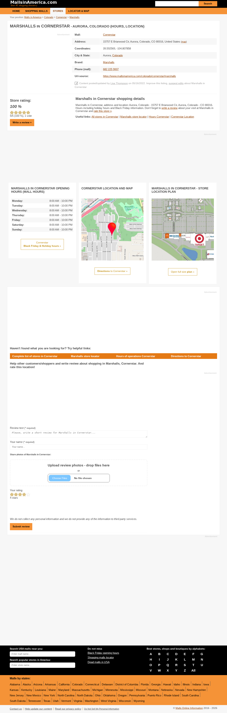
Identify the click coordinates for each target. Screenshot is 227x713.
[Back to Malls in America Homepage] (62, 4)
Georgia (155, 684)
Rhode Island (171, 695)
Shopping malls (36, 11)
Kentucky (26, 689)
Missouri (141, 689)
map (184, 42)
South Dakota (18, 700)
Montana (153, 689)
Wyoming (139, 700)
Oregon (122, 695)
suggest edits (176, 83)
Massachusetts (81, 689)
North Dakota (84, 695)
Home (16, 11)
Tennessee (34, 700)
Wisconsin (125, 700)
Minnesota (112, 689)
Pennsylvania (137, 695)
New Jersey (17, 695)
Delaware (107, 684)
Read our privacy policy (68, 709)
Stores (58, 11)
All (193, 670)
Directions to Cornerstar (186, 356)
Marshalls (108, 62)
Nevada (179, 689)
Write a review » (22, 122)
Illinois (186, 684)
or (79, 467)
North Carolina (66, 695)
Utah (56, 700)
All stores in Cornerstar (105, 116)
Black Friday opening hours (103, 652)
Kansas (14, 689)
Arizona (37, 684)
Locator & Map (78, 11)
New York (49, 695)
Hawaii (167, 684)
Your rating (16, 490)
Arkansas (50, 684)
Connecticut (92, 684)
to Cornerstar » (112, 271)
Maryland (63, 689)
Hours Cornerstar (159, 116)
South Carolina (190, 695)
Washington (91, 700)
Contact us (16, 709)
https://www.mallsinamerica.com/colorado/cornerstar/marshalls (139, 76)
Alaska (27, 684)
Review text (22, 427)
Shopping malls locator (101, 657)
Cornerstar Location (182, 116)
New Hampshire (196, 689)
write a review (170, 107)
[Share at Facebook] (199, 25)
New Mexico (33, 695)
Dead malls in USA (99, 662)
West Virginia (108, 700)
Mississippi (126, 689)
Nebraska (167, 689)
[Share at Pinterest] (214, 25)
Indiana (196, 684)
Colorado (77, 684)
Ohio (98, 695)
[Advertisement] (40, 61)
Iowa (206, 684)
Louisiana (40, 689)
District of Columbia (126, 684)
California (64, 684)
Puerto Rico (154, 695)
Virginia (78, 700)
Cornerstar (109, 34)
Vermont (66, 700)
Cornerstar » (42, 244)
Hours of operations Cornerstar (135, 356)
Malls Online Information (189, 708)
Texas (46, 700)
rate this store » (103, 110)
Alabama (15, 684)
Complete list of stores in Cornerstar (34, 356)
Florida (145, 684)
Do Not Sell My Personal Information (101, 709)
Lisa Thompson (119, 83)
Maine (52, 689)
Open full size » (182, 271)
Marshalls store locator (133, 116)
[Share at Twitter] (206, 25)
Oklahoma (109, 695)
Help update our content (38, 709)
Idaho (177, 684)
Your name (22, 441)
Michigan (97, 689)
